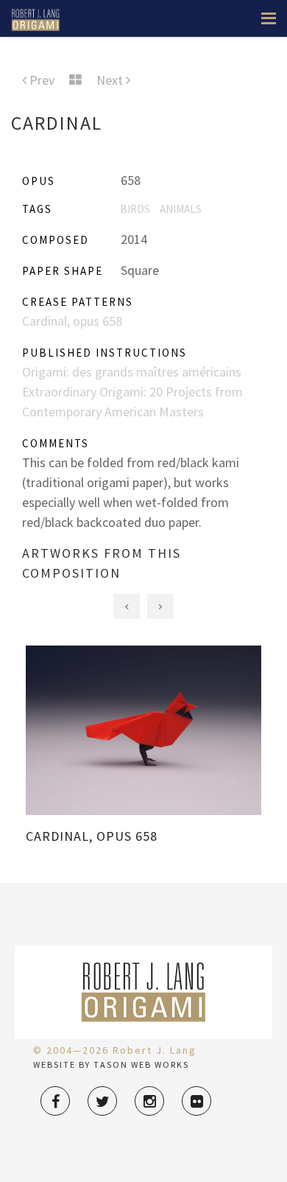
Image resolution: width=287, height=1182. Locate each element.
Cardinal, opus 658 (72, 320)
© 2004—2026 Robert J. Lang (114, 1050)
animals (181, 209)
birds (135, 209)
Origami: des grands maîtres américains (131, 371)
